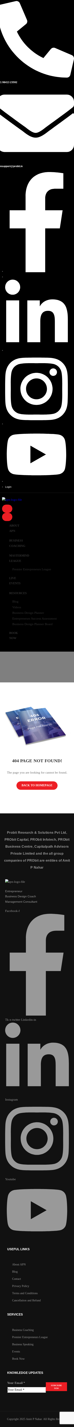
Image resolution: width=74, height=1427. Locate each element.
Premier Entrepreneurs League (31, 569)
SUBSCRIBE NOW (56, 1387)
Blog (15, 601)
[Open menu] (7, 509)
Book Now (13, 635)
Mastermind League (19, 558)
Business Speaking (23, 1344)
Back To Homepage (37, 785)
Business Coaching (17, 543)
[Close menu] (7, 517)
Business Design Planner (28, 612)
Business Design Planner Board (32, 624)
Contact (16, 1278)
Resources (18, 593)
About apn (14, 528)
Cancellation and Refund (26, 1300)
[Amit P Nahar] (15, 881)
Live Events (15, 581)
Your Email (16, 1383)
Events (16, 1351)
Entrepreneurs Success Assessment (34, 618)
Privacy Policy (20, 1286)
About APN (19, 1264)
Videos (16, 607)
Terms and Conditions (25, 1293)
